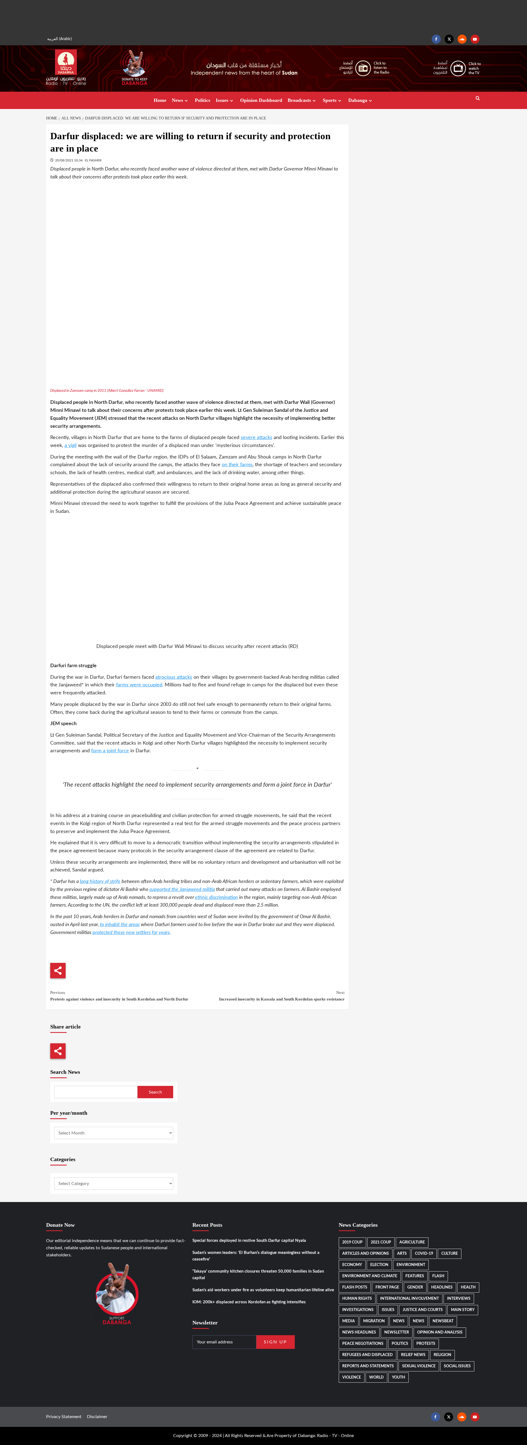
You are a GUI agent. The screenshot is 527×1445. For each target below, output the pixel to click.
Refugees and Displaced (367, 1355)
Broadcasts (299, 100)
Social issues (457, 1366)
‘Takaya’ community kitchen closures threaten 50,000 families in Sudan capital (258, 1274)
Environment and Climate (369, 1276)
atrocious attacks (173, 677)
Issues (222, 100)
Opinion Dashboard (261, 100)
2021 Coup (381, 1242)
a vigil (71, 445)
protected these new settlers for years (131, 932)
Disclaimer (97, 1417)
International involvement (409, 1299)
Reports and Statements (368, 1366)
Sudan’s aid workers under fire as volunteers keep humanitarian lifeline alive (263, 1290)
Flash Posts (354, 1287)
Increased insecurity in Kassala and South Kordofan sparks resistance (281, 995)
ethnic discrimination (216, 897)
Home (160, 100)
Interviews (458, 1299)
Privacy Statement (64, 1417)
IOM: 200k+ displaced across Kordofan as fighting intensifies (249, 1302)
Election (379, 1265)
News (177, 100)
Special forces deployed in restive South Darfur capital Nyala (249, 1241)
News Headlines (359, 1332)
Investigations (358, 1310)
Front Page (387, 1287)
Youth (398, 1377)
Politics (202, 100)
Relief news (413, 1355)
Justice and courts (423, 1310)
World (376, 1377)
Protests (425, 1344)
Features (414, 1276)
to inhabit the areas (120, 924)
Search (155, 1092)
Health (468, 1287)
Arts (402, 1254)
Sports (330, 100)
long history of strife (100, 881)
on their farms (237, 464)
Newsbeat (443, 1321)
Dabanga (357, 100)
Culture (449, 1254)
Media (348, 1321)
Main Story (463, 1310)
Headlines (442, 1287)
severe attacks (256, 437)
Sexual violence (419, 1366)
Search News (65, 1072)
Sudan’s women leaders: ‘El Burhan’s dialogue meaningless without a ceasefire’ (255, 1256)
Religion (442, 1355)
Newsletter (396, 1332)
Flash (438, 1276)
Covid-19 (424, 1254)
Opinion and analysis (439, 1332)
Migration (374, 1321)
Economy (352, 1265)
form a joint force (110, 750)
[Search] (477, 98)
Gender (415, 1287)
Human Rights (357, 1299)
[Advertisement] (263, 16)
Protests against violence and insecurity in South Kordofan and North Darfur (119, 995)
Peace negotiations (362, 1344)
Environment (411, 1265)
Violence (351, 1377)
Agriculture (412, 1242)
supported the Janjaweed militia (182, 889)
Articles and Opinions (365, 1254)
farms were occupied (139, 685)
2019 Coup (352, 1242)
